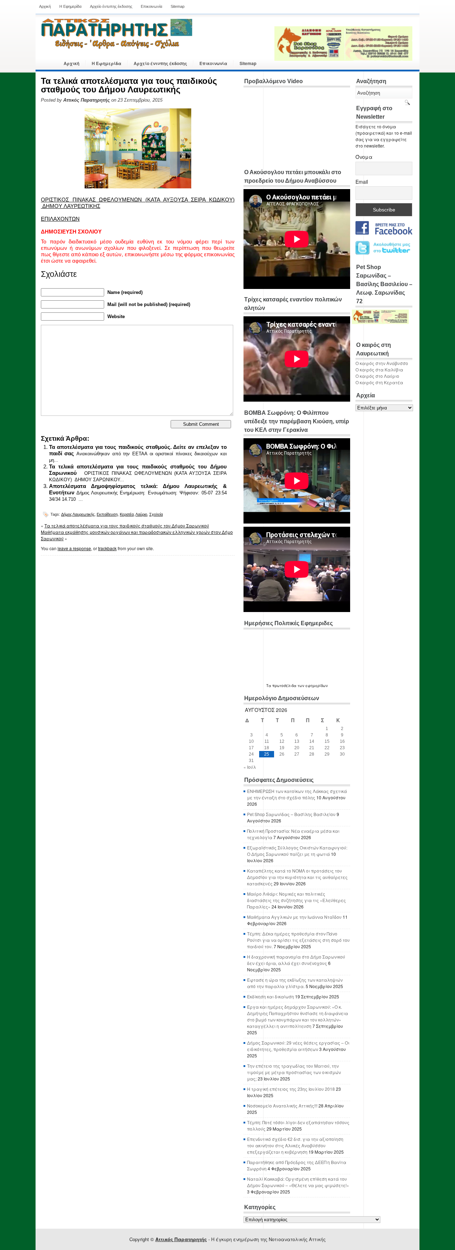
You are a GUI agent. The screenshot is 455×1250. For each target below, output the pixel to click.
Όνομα (364, 156)
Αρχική (45, 6)
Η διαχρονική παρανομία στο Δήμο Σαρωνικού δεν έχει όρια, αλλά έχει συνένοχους (296, 960)
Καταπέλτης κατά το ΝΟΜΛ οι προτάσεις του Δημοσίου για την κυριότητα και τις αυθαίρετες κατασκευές (297, 877)
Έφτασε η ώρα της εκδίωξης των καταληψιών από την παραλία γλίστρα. (295, 983)
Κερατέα (127, 514)
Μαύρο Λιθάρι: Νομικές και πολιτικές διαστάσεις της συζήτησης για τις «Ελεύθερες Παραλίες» (296, 900)
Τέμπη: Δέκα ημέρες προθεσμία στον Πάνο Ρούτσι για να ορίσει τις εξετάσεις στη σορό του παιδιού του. (298, 939)
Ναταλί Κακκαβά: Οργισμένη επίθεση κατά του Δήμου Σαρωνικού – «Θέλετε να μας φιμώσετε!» (298, 1182)
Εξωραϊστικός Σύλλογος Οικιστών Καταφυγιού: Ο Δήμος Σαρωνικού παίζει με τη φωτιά (297, 850)
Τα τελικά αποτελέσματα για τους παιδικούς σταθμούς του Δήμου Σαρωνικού (126, 525)
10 (251, 741)
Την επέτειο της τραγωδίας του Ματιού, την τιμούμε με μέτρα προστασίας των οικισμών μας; (294, 1072)
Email (361, 181)
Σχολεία (156, 514)
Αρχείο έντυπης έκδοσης (111, 6)
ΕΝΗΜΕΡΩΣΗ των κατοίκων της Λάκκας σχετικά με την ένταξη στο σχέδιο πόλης (297, 794)
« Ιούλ (249, 767)
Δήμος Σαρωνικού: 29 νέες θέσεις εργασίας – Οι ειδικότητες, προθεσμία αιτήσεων (298, 1046)
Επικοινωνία (151, 6)
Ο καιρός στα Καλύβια (379, 369)
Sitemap (177, 6)
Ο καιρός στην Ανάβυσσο (381, 363)
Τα (269, 685)
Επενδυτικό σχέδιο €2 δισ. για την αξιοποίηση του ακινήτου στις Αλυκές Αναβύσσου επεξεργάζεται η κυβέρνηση (295, 1145)
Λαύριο (141, 514)
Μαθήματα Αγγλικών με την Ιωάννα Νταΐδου (294, 917)
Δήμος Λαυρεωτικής (78, 514)
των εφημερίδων (312, 685)
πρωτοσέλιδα (284, 685)
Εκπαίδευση (107, 514)
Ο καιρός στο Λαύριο (377, 376)
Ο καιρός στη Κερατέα (379, 382)
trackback (107, 548)
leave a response (74, 548)
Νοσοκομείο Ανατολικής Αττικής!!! (282, 1106)
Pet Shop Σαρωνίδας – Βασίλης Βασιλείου (291, 814)
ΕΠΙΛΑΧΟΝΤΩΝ (60, 219)
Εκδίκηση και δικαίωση (270, 996)
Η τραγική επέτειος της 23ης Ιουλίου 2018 (291, 1089)
